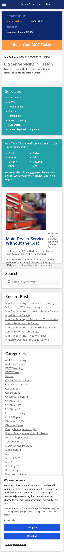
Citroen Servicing (15, 413)
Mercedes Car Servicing (18, 445)
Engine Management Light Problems (26, 433)
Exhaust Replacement (17, 437)
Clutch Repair (13, 417)
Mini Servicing (13, 449)
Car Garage (11, 388)
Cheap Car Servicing (17, 396)
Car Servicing (13, 392)
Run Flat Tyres (13, 470)
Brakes (9, 376)
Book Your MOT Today (32, 44)
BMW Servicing (14, 368)
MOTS (9, 462)
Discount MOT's (14, 421)
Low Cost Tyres (14, 441)
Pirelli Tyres (12, 466)
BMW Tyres (12, 372)
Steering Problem (15, 474)
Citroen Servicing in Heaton (28, 64)
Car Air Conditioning (17, 380)
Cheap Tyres (12, 409)
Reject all (32, 536)
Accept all (32, 527)
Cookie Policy (10, 520)
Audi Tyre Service (15, 364)
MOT (8, 453)
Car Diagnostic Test (16, 384)
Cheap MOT (12, 401)
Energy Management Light (21, 429)
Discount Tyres (14, 425)
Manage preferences (15, 544)
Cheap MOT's (13, 405)
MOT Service (12, 458)
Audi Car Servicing (15, 360)
